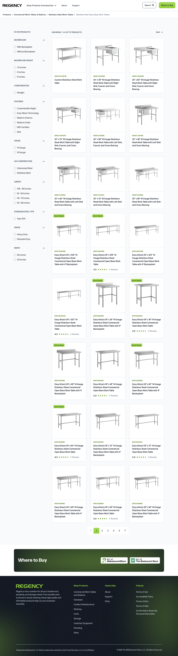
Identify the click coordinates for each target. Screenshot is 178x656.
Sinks (76, 633)
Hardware (78, 600)
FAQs (107, 601)
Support (75, 5)
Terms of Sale (142, 606)
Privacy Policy (142, 601)
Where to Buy (167, 5)
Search (148, 5)
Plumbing (78, 628)
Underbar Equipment (83, 623)
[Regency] (12, 5)
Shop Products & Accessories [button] (40, 5)
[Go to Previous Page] (91, 530)
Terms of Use (142, 592)
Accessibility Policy (144, 597)
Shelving (78, 609)
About (64, 5)
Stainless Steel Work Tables (61, 14)
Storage (77, 618)
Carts (76, 614)
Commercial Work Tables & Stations (30, 14)
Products (7, 14)
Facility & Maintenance (84, 604)
